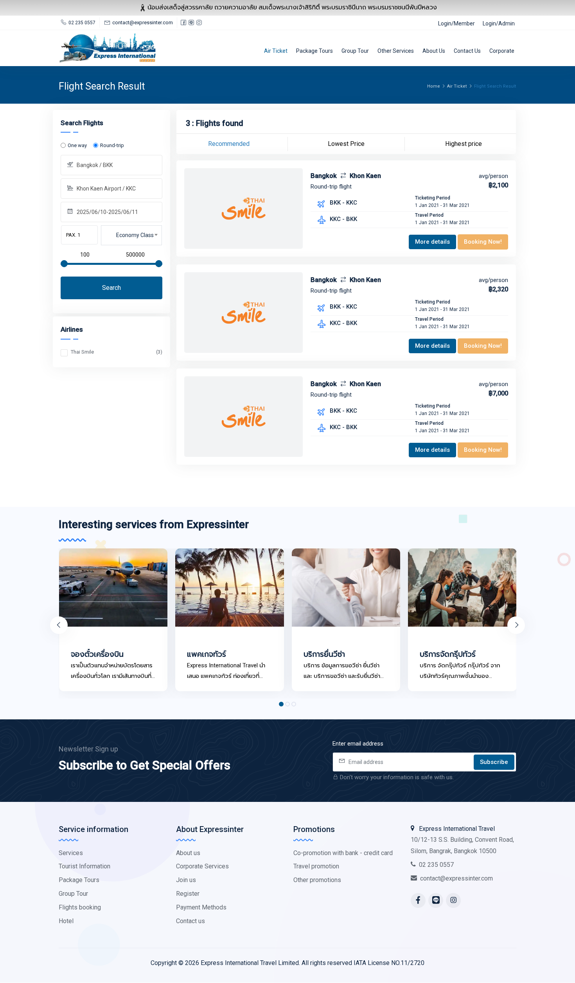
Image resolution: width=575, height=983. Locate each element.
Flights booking (80, 907)
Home (433, 86)
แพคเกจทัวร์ (206, 654)
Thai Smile (116, 352)
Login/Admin (499, 23)
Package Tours (314, 51)
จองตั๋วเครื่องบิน (97, 654)
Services (71, 853)
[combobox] (131, 235)
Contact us (467, 51)
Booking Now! (483, 241)
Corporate (501, 51)
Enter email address (357, 743)
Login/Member (456, 23)
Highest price (463, 143)
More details (432, 241)
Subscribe (494, 762)
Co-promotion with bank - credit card (343, 853)
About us (433, 51)
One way (77, 145)
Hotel (66, 921)
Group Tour (355, 51)
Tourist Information (84, 866)
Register (187, 893)
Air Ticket (276, 51)
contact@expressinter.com (456, 878)
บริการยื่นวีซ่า (324, 654)
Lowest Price (346, 143)
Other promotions (317, 880)
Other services (395, 51)
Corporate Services (202, 866)
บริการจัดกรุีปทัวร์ (448, 654)
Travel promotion (316, 866)
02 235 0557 (436, 864)
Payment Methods (201, 907)
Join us (186, 880)
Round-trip (112, 145)
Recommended (229, 143)
